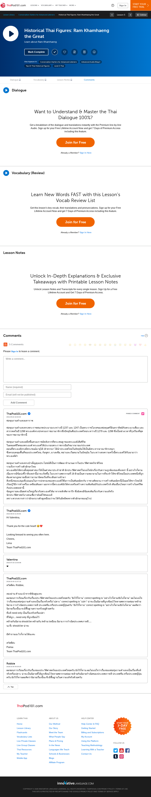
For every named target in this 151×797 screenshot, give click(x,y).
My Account (86, 737)
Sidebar (143, 15)
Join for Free (75, 142)
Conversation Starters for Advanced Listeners (36, 15)
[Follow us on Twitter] (115, 750)
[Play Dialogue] (6, 90)
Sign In (122, 5)
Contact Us (86, 754)
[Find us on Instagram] (121, 756)
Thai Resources (24, 749)
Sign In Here (85, 153)
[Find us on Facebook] (127, 750)
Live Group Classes (26, 745)
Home (19, 724)
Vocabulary (46, 5)
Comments (89, 80)
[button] (112, 5)
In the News (54, 745)
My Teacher (60, 5)
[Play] (6, 173)
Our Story (53, 728)
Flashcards (22, 732)
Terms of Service (105, 791)
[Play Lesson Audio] (10, 33)
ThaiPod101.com (94, 789)
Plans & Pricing (56, 741)
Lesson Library (9, 15)
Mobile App (22, 758)
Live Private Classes (26, 741)
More (71, 5)
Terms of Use (122, 789)
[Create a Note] (74, 52)
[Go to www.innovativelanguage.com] (75, 783)
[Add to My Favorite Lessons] (64, 52)
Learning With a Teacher (92, 749)
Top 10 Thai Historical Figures (38, 66)
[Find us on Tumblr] (115, 756)
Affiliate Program (56, 762)
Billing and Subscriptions (92, 732)
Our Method (54, 724)
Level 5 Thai (59, 66)
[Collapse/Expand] (75, 336)
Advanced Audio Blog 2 (90, 62)
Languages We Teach (59, 749)
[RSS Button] (5, 344)
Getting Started (88, 728)
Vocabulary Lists (24, 737)
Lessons (33, 5)
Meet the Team (56, 732)
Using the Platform (90, 741)
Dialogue (14, 80)
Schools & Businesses (59, 754)
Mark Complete (36, 52)
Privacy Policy (107, 789)
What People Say (57, 737)
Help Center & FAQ (90, 724)
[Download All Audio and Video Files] (94, 52)
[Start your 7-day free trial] (122, 726)
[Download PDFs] (84, 52)
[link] (112, 15)
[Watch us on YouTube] (121, 750)
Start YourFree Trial (139, 5)
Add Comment (19, 402)
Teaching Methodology (91, 745)
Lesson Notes (63, 80)
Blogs (51, 758)
